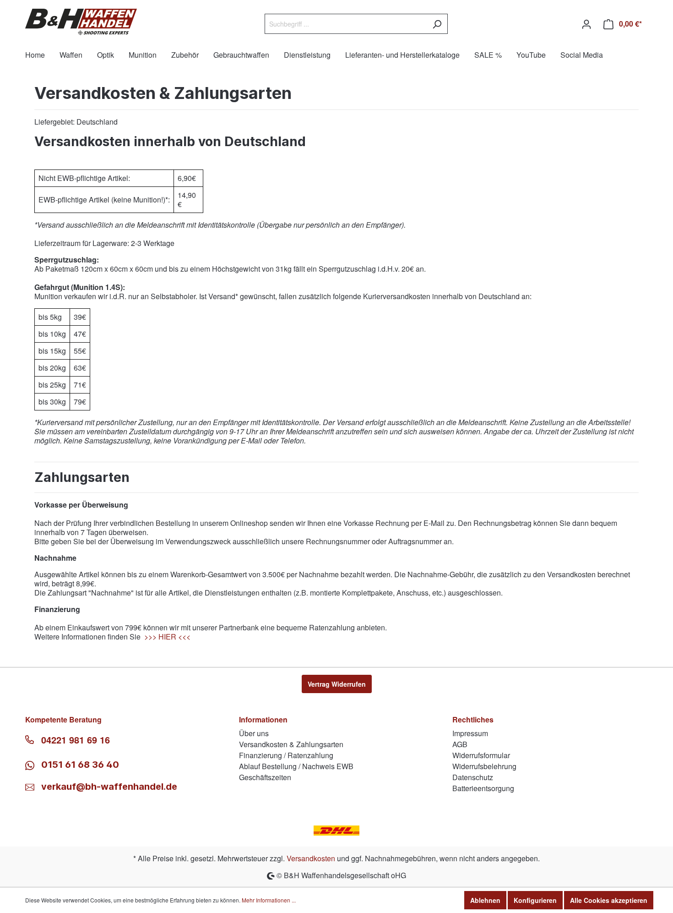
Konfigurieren (535, 900)
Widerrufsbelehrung (484, 766)
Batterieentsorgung (483, 788)
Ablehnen (485, 900)
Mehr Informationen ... (269, 900)
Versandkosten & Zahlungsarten (291, 744)
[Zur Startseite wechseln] (81, 22)
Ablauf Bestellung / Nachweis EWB (296, 766)
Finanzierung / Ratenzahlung (286, 755)
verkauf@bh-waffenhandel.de (109, 786)
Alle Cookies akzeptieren (608, 900)
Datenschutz (472, 777)
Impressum (470, 733)
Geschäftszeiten (265, 777)
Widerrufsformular (481, 755)
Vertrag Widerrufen (337, 684)
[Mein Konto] (586, 24)
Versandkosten (311, 858)
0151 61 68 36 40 (79, 764)
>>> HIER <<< (167, 636)
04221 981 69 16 (75, 739)
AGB (459, 744)
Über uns (254, 733)
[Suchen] (437, 24)
